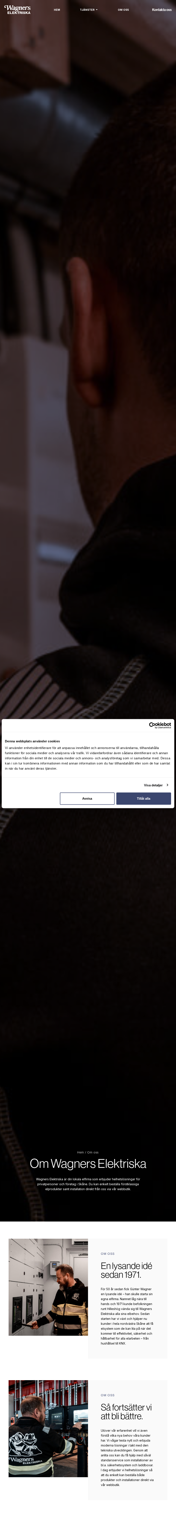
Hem (80, 1152)
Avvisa (87, 798)
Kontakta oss (162, 10)
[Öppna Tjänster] (97, 9)
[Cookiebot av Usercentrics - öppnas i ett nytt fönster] (152, 725)
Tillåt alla (143, 798)
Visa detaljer (153, 785)
